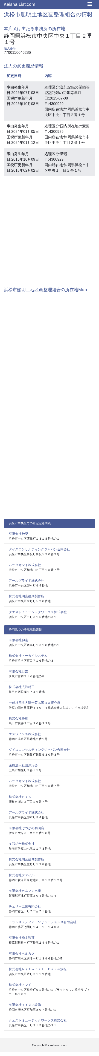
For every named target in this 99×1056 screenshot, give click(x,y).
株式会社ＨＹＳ (20, 797)
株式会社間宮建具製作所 (26, 596)
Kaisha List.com (19, 4)
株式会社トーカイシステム (28, 656)
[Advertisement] (49, 229)
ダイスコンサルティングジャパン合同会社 (39, 549)
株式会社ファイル (22, 875)
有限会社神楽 (18, 533)
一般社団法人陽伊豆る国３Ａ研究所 (34, 703)
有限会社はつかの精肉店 (26, 828)
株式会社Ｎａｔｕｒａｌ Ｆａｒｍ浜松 (38, 969)
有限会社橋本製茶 (22, 937)
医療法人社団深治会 (23, 765)
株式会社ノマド (20, 985)
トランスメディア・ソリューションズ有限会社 (42, 922)
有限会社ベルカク (22, 953)
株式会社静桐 (18, 718)
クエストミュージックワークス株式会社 (38, 612)
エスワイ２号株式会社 (25, 734)
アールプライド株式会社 (26, 580)
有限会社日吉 (18, 671)
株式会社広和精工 (22, 687)
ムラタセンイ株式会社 (25, 565)
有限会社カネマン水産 (25, 891)
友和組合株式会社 (22, 843)
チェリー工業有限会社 (25, 906)
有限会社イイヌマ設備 (25, 1005)
